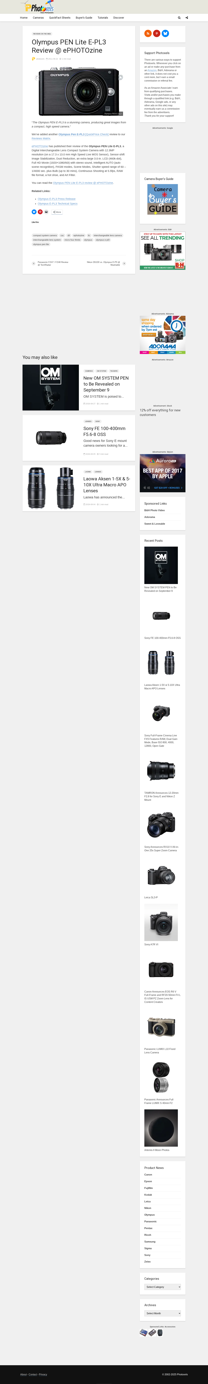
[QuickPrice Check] (83, 134)
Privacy (43, 1374)
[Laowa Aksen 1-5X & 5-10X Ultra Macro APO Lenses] (51, 488)
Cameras (38, 17)
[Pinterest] (156, 33)
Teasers (114, 371)
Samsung (149, 1241)
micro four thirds (72, 240)
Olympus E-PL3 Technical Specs (58, 203)
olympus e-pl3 (102, 240)
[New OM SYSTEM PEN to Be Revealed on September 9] (51, 387)
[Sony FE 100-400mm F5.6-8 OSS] (51, 437)
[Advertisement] (132, 7)
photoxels (40, 59)
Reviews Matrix (41, 138)
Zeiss (147, 1261)
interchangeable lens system (47, 240)
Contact (33, 1374)
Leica (147, 1201)
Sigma (148, 1248)
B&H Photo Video (154, 510)
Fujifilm (148, 1188)
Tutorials (103, 17)
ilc (89, 235)
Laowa (88, 472)
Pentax (148, 1228)
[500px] (165, 33)
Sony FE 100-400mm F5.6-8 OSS (104, 431)
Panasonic (150, 1221)
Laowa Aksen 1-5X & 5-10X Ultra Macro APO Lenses (106, 484)
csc (62, 235)
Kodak (148, 1195)
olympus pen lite (41, 244)
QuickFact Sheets (60, 17)
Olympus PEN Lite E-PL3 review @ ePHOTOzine (83, 182)
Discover (118, 17)
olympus (88, 240)
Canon (148, 1174)
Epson (148, 1181)
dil (69, 235)
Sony (97, 421)
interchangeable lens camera (108, 235)
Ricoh (147, 1235)
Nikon (147, 1208)
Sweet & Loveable (154, 523)
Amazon (152, 70)
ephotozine (79, 235)
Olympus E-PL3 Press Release (57, 198)
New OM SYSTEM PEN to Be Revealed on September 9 (106, 384)
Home (24, 17)
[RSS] (148, 33)
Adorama (149, 517)
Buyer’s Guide (84, 17)
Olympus (149, 1214)
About (23, 1374)
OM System (101, 371)
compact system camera (45, 235)
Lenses (88, 421)
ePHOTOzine (40, 146)
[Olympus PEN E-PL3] (79, 91)
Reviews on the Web (42, 34)
